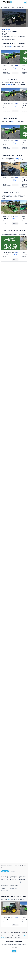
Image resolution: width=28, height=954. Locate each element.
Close (14, 951)
